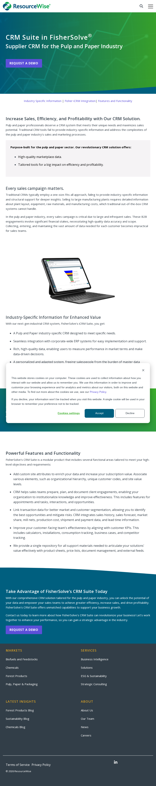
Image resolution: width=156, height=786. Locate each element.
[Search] (141, 6)
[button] (150, 6)
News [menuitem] (84, 727)
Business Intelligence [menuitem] (94, 659)
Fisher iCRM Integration (80, 101)
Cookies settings (69, 413)
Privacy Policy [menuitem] (41, 765)
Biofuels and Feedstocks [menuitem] (22, 659)
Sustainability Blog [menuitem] (17, 718)
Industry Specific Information (42, 101)
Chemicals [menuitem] (12, 667)
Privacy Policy (98, 391)
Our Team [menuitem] (87, 718)
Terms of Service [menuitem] (18, 765)
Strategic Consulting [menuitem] (94, 684)
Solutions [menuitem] (87, 667)
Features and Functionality (115, 101)
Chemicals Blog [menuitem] (15, 727)
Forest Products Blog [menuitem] (20, 710)
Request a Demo (24, 63)
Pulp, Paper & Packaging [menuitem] (22, 684)
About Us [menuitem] (87, 710)
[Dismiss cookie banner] (143, 370)
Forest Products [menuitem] (16, 676)
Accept (99, 413)
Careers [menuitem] (86, 735)
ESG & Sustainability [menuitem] (94, 676)
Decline (130, 413)
